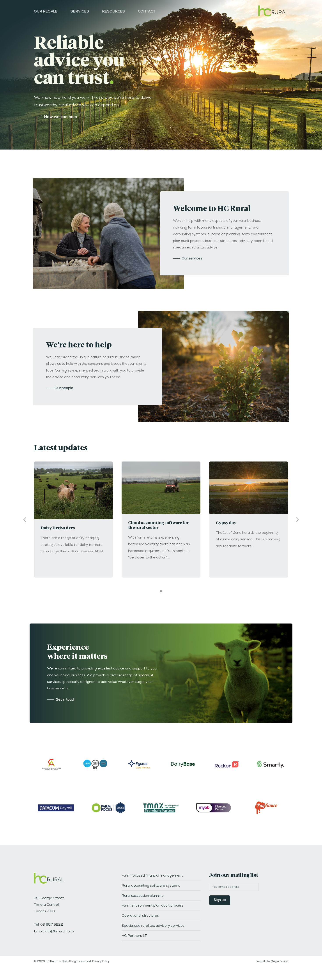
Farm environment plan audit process (153, 906)
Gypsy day (226, 523)
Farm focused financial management (152, 876)
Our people (45, 12)
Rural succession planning (143, 896)
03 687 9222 (51, 925)
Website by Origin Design (272, 961)
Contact (147, 12)
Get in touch (61, 700)
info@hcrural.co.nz (59, 932)
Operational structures (140, 916)
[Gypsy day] (248, 487)
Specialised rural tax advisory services (153, 926)
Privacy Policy (101, 961)
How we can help (55, 117)
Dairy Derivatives (58, 528)
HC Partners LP (134, 936)
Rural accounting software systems (151, 886)
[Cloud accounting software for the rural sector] (161, 487)
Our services (187, 259)
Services (80, 12)
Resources (113, 12)
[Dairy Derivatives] (73, 490)
